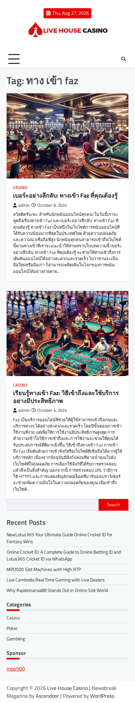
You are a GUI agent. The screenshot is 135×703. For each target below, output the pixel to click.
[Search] (123, 59)
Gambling (16, 638)
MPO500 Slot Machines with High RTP (44, 569)
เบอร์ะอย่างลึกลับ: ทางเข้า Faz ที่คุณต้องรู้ (65, 195)
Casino (20, 187)
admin (24, 205)
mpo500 (16, 669)
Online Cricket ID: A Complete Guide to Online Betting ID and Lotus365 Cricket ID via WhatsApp (64, 555)
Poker (12, 628)
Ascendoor (47, 696)
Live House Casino (67, 688)
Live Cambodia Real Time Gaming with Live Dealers (56, 579)
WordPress (102, 696)
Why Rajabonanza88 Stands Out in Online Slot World (57, 590)
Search (113, 504)
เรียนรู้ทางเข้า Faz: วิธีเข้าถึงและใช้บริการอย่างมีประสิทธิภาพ (66, 397)
